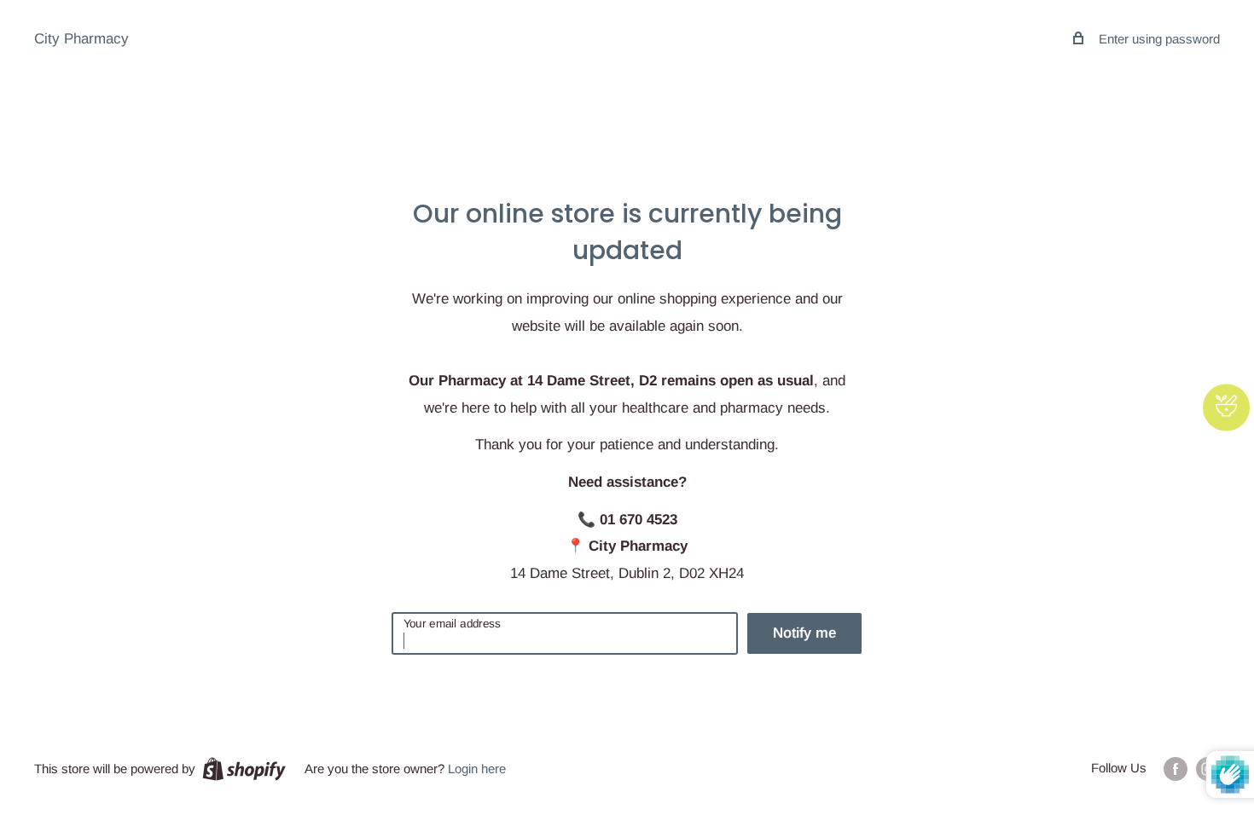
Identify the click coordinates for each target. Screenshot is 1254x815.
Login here (477, 768)
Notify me (804, 633)
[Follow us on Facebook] (1175, 768)
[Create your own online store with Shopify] (244, 768)
